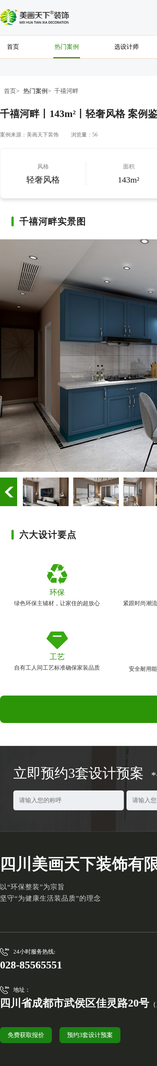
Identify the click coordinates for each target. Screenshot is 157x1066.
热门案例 (66, 46)
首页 (13, 46)
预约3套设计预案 (90, 1035)
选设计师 (126, 46)
